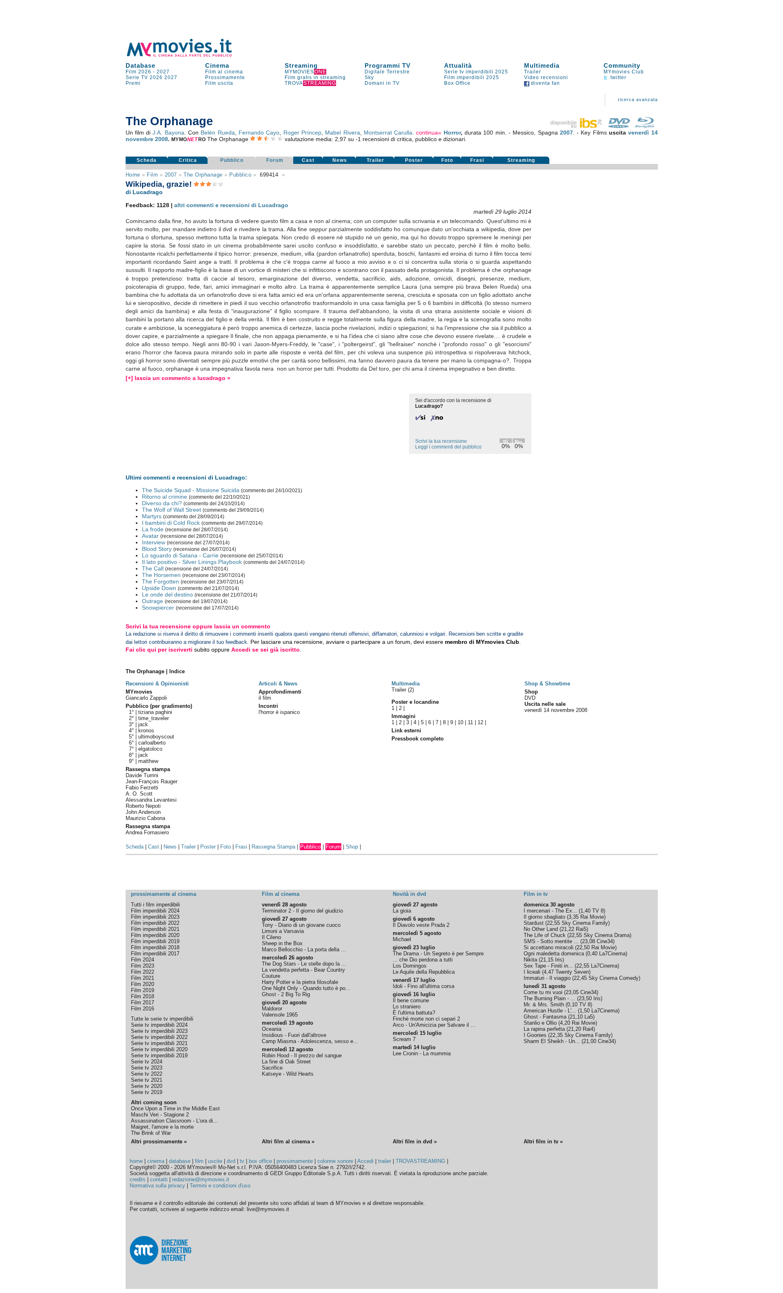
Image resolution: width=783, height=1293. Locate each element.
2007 (566, 132)
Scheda (147, 160)
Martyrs (151, 516)
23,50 (585, 998)
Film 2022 (142, 972)
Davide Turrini (142, 775)
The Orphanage (203, 175)
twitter (617, 77)
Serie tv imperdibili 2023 (159, 1031)
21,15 (546, 960)
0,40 (592, 953)
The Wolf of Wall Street (171, 509)
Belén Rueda (217, 132)
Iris (558, 960)
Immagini (404, 716)
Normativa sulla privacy (157, 1185)
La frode (153, 529)
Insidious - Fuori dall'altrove (294, 1035)
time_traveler (153, 718)
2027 (163, 72)
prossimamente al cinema (163, 894)
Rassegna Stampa (273, 847)
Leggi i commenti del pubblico (448, 447)
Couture (271, 976)
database (179, 1161)
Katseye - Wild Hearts (288, 1074)
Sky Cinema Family (585, 923)
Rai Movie (592, 917)
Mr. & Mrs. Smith (544, 1004)
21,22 (567, 929)
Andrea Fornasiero (147, 832)
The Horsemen (161, 575)
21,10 (576, 1017)
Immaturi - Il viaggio (547, 978)
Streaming (301, 65)
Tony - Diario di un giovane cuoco (301, 925)
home (136, 1161)
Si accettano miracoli (548, 947)
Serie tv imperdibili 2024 (159, 1025)
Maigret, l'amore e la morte (162, 1127)
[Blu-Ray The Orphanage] (645, 126)
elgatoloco (150, 749)
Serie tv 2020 (146, 1086)
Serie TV (137, 77)
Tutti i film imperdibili (155, 905)
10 (460, 722)
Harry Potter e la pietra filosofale (300, 982)
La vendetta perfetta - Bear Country (303, 970)
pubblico (240, 175)
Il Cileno (271, 937)
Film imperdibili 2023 (155, 917)
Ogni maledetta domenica (554, 953)
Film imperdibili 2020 (155, 935)
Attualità (458, 65)
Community (622, 65)
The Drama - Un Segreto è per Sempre (438, 953)
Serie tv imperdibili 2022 (159, 1037)
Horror (452, 132)
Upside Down (159, 588)
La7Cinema (612, 953)
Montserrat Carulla (388, 132)
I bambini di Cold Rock (171, 522)
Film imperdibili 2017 (155, 953)
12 (480, 722)
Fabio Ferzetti (142, 788)
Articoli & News (278, 684)
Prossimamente (225, 77)
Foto (447, 160)
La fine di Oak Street (286, 1062)
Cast (308, 160)
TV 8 (598, 911)
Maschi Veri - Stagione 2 (160, 1115)
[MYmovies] (187, 55)
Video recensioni (546, 77)
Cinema (217, 65)
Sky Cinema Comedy (613, 978)
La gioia (402, 911)
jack (143, 724)
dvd (231, 1161)
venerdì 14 (642, 132)
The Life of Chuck (545, 935)
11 (470, 722)
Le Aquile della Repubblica (424, 972)
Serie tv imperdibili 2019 (159, 1055)
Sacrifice (272, 1068)
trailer (384, 1161)
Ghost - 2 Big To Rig (286, 994)
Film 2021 (142, 978)
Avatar (150, 536)
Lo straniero (406, 1006)
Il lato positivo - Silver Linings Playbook (192, 562)
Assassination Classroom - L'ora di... (174, 1121)
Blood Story (157, 549)
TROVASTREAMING (420, 1161)
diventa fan (544, 83)
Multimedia (542, 65)
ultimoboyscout (156, 737)
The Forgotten (160, 581)
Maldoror (272, 1009)
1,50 (585, 1011)
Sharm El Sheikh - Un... (552, 1041)
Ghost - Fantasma (545, 1017)
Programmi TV (388, 65)
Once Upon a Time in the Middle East (175, 1108)
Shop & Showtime (547, 684)
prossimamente (294, 1161)
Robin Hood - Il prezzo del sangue (302, 1055)
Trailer (532, 72)
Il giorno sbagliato (544, 917)
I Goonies (535, 1035)
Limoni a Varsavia (283, 931)
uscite (215, 1161)
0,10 (572, 1004)
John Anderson (143, 812)
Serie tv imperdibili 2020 (159, 1049)
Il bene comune (411, 1000)
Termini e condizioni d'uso (220, 1185)
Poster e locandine (415, 702)
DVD (529, 698)
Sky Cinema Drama (607, 935)
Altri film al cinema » (288, 1141)
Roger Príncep (302, 132)
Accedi (365, 1161)
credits (138, 1179)
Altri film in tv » (543, 1141)
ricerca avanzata (638, 99)
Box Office (457, 83)
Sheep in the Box (282, 943)
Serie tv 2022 (146, 1074)
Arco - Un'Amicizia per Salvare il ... (434, 1025)
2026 (156, 77)
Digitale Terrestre (387, 72)
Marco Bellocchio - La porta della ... (304, 949)
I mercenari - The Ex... (550, 911)
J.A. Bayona (168, 132)
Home (133, 175)
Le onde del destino (167, 594)
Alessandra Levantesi (151, 800)
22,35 (556, 1035)
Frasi (477, 160)
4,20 (565, 1023)
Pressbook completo (418, 739)
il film (265, 698)
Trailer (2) (403, 690)
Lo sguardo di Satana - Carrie (180, 555)
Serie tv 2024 (146, 1062)
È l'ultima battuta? (414, 1013)
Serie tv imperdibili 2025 (476, 72)
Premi (133, 83)
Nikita (530, 960)
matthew (148, 761)
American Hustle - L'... (550, 1011)
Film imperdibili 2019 (155, 941)
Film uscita (219, 83)
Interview (153, 542)
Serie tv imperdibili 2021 (159, 1043)
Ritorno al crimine (164, 496)
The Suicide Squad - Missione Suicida (190, 490)
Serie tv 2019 (146, 1092)
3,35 (573, 917)
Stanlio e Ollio (540, 1023)
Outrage (152, 601)
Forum (274, 160)
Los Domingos (410, 966)
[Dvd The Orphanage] (619, 126)
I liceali (532, 972)
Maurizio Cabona (145, 818)
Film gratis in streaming (315, 77)
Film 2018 (142, 996)
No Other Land (541, 929)
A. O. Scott (139, 794)
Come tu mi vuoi (543, 992)
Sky (369, 77)
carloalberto (152, 743)
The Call (153, 568)
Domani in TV (382, 83)
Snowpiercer (158, 607)
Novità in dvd (409, 894)
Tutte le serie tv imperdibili (162, 1019)
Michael (402, 939)
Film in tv (536, 894)
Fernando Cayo (259, 132)
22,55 (553, 923)
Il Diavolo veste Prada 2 (421, 925)
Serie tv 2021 (146, 1080)
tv (242, 1161)
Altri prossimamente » (159, 1141)
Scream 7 (404, 1039)
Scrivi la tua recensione (441, 441)
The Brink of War (151, 1133)
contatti (159, 1179)
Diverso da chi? (162, 503)
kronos (146, 730)
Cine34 (605, 941)
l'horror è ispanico (279, 712)
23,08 (588, 941)
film (152, 175)
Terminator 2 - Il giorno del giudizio (302, 911)
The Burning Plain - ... (549, 998)
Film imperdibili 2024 (155, 911)
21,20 (574, 1029)
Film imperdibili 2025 (471, 77)
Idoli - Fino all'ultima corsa (423, 986)
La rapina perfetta (544, 1029)
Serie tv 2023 (146, 1068)
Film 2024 (142, 960)
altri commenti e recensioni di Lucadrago (231, 205)
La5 (588, 1017)
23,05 (572, 992)
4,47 (549, 972)
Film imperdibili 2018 (155, 947)
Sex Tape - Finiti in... (548, 966)
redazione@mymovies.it (200, 1179)
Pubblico (231, 160)
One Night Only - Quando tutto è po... (306, 988)
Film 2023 (142, 966)
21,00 (589, 1041)
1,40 (585, 911)
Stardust (534, 923)
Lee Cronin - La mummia (422, 1053)
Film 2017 (142, 1002)
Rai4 (588, 1029)
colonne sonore (335, 1161)
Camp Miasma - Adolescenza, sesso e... (310, 1041)
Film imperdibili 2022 (155, 923)
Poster (414, 160)
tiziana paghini (155, 712)
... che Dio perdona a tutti (423, 960)
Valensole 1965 (280, 1015)
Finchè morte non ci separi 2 (426, 1019)
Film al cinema (224, 72)
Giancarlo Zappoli (146, 698)
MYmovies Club (624, 72)
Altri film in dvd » (415, 1141)
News (339, 160)
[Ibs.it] (576, 126)
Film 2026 (138, 72)
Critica (188, 160)
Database (140, 65)
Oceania (271, 1029)
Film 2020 (142, 984)
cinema (155, 1161)
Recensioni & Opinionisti (157, 684)
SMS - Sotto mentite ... (551, 941)
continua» (428, 132)
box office (260, 1161)
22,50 (583, 947)
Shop (352, 847)
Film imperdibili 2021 (155, 929)
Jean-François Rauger (151, 781)
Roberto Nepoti (143, 806)
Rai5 (581, 929)
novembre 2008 (147, 139)
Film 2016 (142, 1009)
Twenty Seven (572, 972)
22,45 (580, 978)
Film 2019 (142, 990)
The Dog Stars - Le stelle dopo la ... (304, 964)
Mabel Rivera (342, 132)
